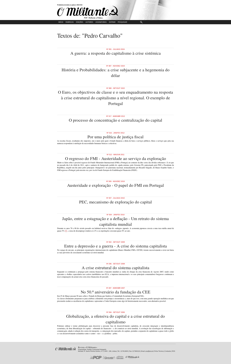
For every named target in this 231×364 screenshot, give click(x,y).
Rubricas (70, 22)
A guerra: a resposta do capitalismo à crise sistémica (115, 53)
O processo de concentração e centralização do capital (115, 120)
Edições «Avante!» (120, 357)
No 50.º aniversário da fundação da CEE (115, 292)
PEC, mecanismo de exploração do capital (115, 202)
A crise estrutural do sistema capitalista (115, 267)
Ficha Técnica (159, 351)
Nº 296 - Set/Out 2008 (115, 264)
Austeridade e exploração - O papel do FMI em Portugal (115, 185)
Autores (89, 22)
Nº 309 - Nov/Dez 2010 (115, 181)
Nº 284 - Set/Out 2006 (115, 312)
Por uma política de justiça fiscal (115, 136)
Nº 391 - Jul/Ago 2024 (115, 49)
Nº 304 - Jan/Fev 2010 (116, 215)
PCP (96, 357)
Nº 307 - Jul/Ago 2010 (115, 198)
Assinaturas (101, 22)
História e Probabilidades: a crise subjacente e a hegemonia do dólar (116, 72)
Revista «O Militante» (65, 348)
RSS (173, 351)
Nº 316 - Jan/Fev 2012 (116, 133)
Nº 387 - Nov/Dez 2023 (115, 66)
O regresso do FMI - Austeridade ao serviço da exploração (115, 158)
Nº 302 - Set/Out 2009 (115, 242)
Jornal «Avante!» (108, 357)
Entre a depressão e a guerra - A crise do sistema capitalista (115, 246)
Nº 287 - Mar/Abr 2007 (115, 288)
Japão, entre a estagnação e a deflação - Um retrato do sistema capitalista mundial (115, 221)
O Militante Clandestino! (132, 357)
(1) (66, 230)
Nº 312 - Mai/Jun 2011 (115, 155)
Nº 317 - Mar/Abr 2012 (115, 116)
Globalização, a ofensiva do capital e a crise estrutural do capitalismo (115, 319)
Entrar (112, 22)
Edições (79, 22)
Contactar (168, 351)
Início (60, 22)
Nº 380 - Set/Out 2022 (115, 88)
